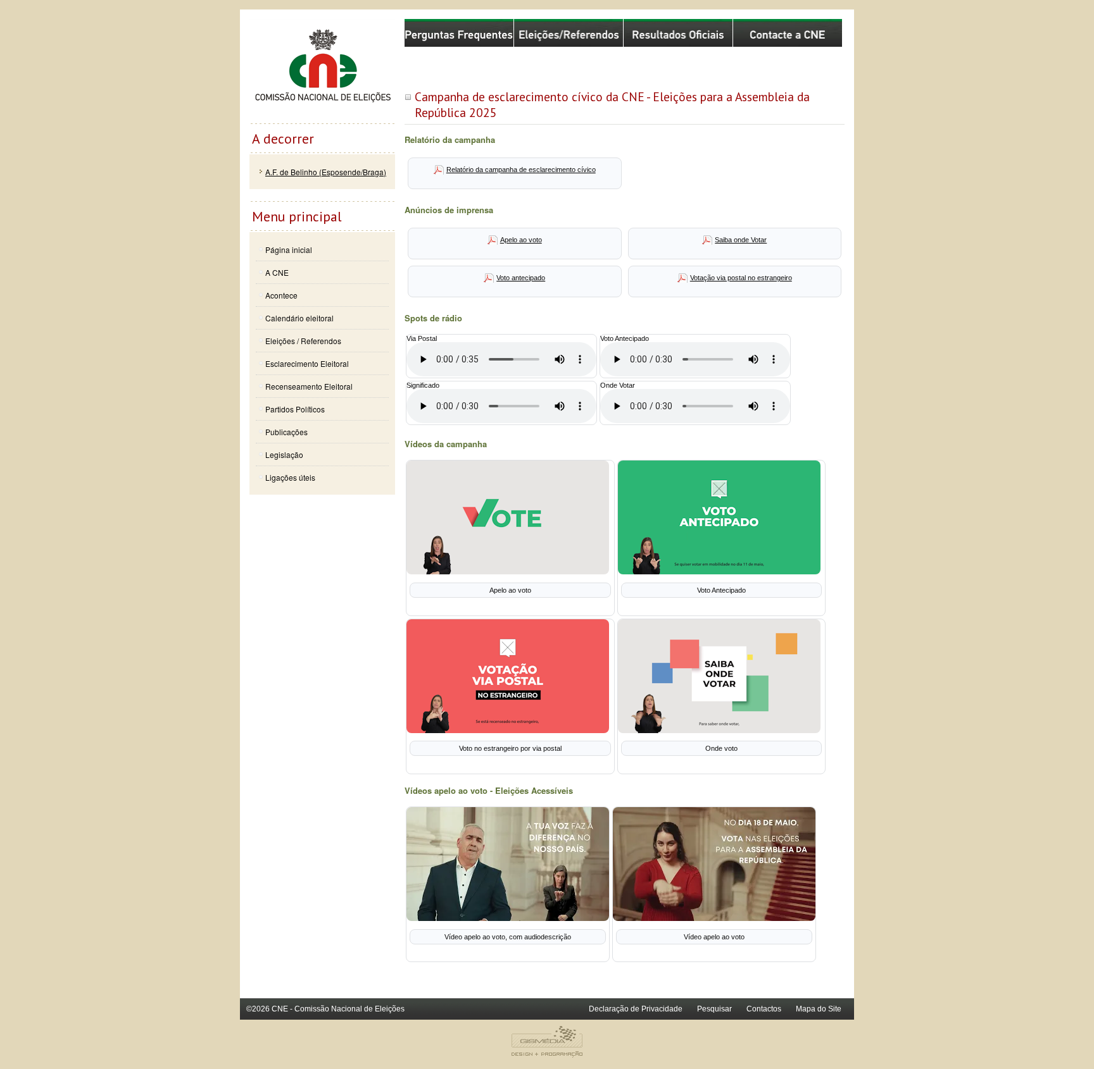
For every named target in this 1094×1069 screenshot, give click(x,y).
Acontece (281, 295)
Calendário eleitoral (299, 317)
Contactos (763, 1008)
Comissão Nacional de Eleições (322, 71)
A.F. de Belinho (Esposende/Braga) (325, 171)
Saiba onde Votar (741, 240)
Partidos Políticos (295, 409)
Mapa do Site (818, 1008)
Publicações (286, 431)
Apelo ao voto (521, 240)
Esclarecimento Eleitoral (307, 363)
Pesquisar (714, 1008)
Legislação (284, 454)
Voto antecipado (520, 277)
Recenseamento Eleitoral (309, 386)
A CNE (277, 272)
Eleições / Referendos (303, 340)
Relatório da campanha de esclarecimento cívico (521, 169)
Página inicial (288, 249)
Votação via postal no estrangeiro (741, 277)
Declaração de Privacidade (635, 1008)
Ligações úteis (290, 477)
